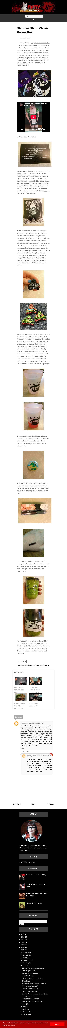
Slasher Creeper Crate (30, 973)
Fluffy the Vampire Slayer (34, 755)
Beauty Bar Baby (22, 486)
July (24, 965)
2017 (22, 950)
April (25, 1009)
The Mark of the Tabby (34, 903)
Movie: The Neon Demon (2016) (33, 968)
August (25, 963)
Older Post (50, 804)
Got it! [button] (57, 1024)
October (26, 958)
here (45, 191)
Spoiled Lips (21, 646)
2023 (23, 934)
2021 (23, 940)
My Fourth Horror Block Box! (32, 978)
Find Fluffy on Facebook (27, 862)
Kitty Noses (26, 981)
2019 (23, 945)
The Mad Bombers (40, 561)
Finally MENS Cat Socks (30, 991)
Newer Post (17, 804)
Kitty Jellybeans (28, 976)
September (27, 960)
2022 (23, 937)
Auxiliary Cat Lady (28, 971)
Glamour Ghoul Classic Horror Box (34, 983)
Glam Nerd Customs (38, 334)
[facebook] (33, 20)
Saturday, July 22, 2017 (36, 723)
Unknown (24, 723)
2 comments (34, 38)
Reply (23, 748)
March (25, 1012)
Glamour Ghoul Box (42, 43)
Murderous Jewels (27, 643)
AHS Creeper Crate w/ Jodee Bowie (19, 689)
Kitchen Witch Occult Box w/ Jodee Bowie (19, 706)
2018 (23, 947)
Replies (26, 751)
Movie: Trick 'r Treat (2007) (32, 1001)
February (26, 1014)
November (26, 955)
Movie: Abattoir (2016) (30, 989)
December (26, 952)
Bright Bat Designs (27, 438)
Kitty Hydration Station (30, 999)
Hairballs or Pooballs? (30, 986)
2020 (23, 942)
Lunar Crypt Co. (42, 231)
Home (34, 804)
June (24, 1004)
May (24, 1006)
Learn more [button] (12, 1025)
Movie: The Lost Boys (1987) (36, 875)
